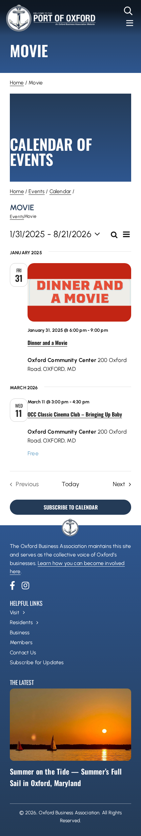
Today (70, 484)
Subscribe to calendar (71, 507)
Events (37, 191)
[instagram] (25, 585)
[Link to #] (128, 11)
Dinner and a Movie (47, 343)
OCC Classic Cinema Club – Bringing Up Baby (75, 414)
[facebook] (12, 585)
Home (17, 82)
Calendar (60, 191)
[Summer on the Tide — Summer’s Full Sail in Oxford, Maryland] (70, 725)
